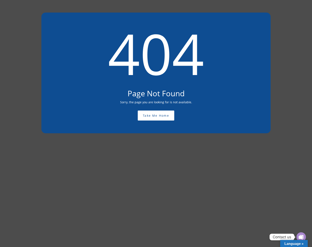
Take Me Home (156, 116)
